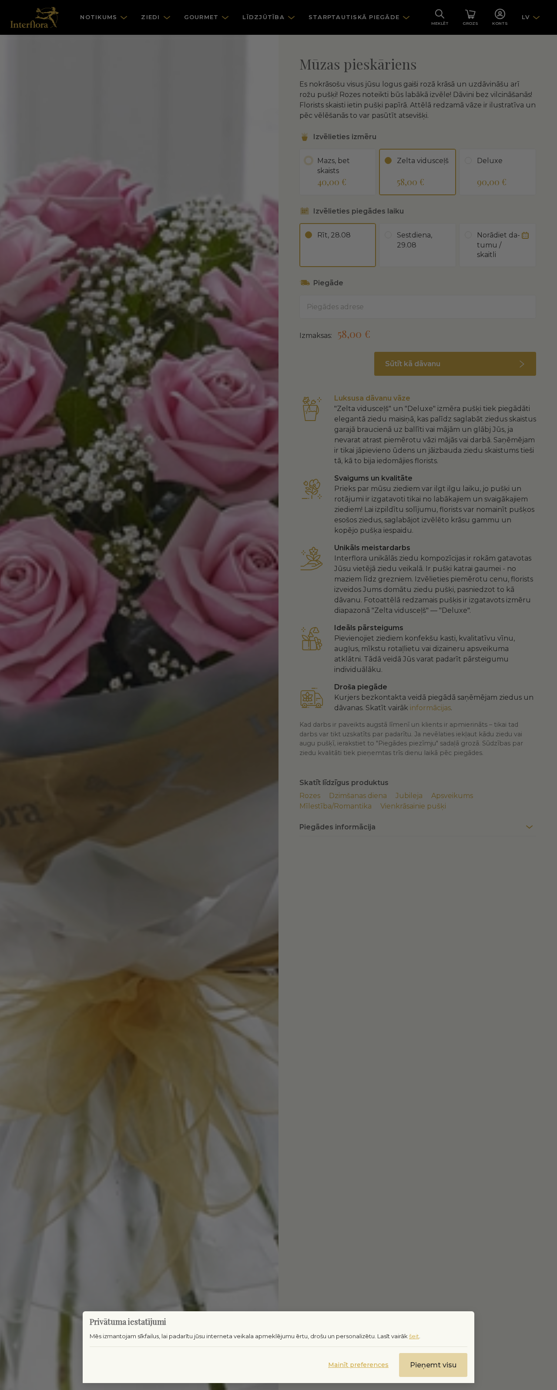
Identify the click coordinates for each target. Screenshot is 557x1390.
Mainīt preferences (358, 1365)
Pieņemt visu (433, 1365)
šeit (414, 1336)
